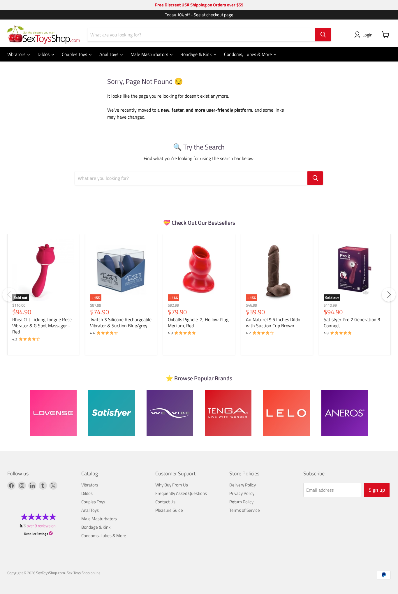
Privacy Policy (241, 493)
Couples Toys (75, 54)
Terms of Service (244, 510)
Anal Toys (109, 54)
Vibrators (17, 54)
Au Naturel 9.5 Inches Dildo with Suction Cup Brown (273, 322)
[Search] (323, 34)
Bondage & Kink (196, 54)
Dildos (44, 54)
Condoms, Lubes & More (248, 54)
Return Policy (241, 501)
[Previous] (9, 295)
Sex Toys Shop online (84, 573)
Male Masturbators (150, 54)
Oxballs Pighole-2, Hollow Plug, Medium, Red (199, 322)
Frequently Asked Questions (181, 493)
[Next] (389, 295)
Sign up (377, 490)
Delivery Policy (242, 484)
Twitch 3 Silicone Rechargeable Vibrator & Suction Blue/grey (121, 322)
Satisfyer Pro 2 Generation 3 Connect (352, 322)
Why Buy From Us (171, 484)
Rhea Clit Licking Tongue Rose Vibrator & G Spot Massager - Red (42, 325)
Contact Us (165, 501)
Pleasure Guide (169, 510)
